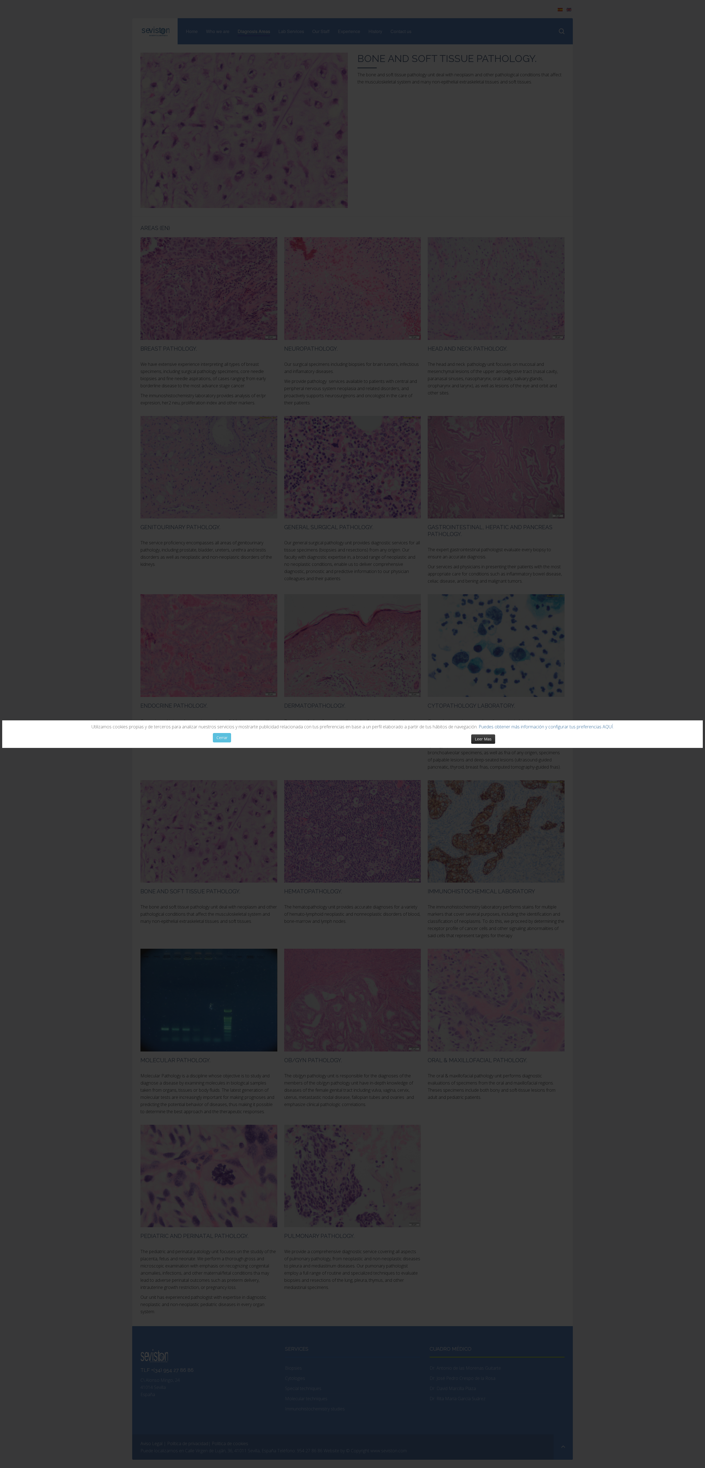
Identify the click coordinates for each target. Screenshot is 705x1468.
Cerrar (221, 737)
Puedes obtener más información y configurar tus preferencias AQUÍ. (546, 727)
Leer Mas (483, 739)
